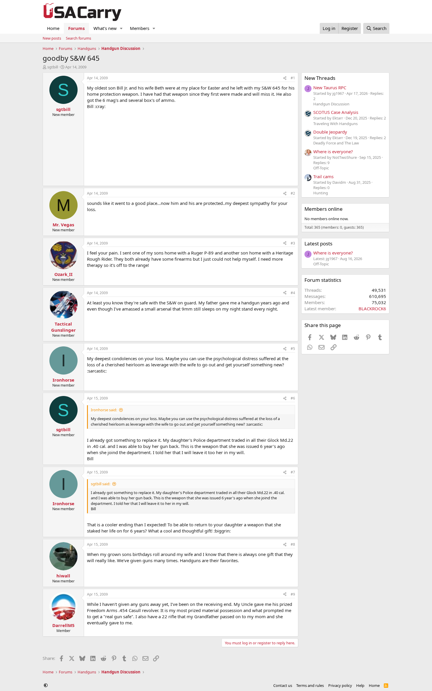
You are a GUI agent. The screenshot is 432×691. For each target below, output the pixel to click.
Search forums (78, 38)
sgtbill (52, 67)
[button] (121, 28)
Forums (76, 28)
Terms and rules (310, 685)
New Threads (319, 78)
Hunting (320, 192)
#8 (293, 544)
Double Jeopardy (330, 132)
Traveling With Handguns (335, 123)
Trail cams (323, 176)
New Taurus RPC (329, 87)
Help (360, 685)
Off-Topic (321, 168)
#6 (293, 398)
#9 (293, 594)
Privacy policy (340, 685)
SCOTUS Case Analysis (335, 112)
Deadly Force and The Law (336, 143)
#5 (293, 348)
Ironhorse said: (104, 409)
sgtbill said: (100, 483)
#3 (293, 243)
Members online (323, 208)
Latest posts (318, 243)
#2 (293, 193)
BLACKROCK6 (372, 308)
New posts (52, 38)
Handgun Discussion (331, 104)
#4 (293, 292)
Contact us (282, 685)
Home (53, 28)
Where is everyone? (333, 151)
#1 (293, 77)
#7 (293, 472)
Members (139, 28)
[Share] (285, 78)
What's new (105, 28)
